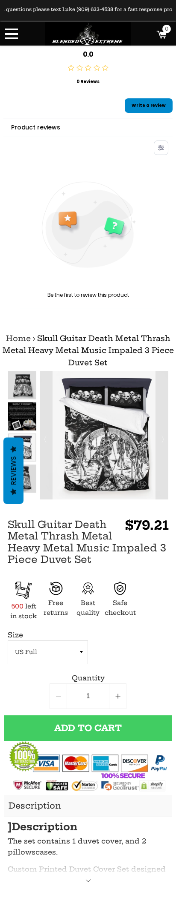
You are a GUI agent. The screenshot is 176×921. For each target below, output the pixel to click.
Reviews (13, 470)
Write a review (149, 105)
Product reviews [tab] (35, 127)
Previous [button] (46, 435)
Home (18, 338)
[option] (22, 385)
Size (15, 635)
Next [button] (161, 435)
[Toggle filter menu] (161, 148)
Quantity (88, 678)
